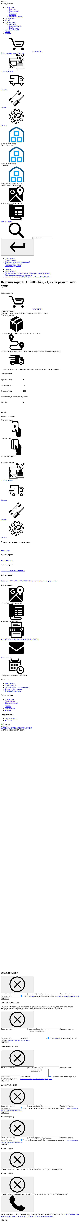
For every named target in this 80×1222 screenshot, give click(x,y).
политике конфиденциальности (68, 996)
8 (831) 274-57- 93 (33, 639)
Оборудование (10, 18)
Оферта (7, 32)
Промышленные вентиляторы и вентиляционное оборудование (27, 273)
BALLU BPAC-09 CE (7, 561)
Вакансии (12, 13)
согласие (31, 996)
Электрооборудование (13, 266)
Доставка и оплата (15, 17)
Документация (10, 22)
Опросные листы (15, 26)
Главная (8, 269)
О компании (9, 7)
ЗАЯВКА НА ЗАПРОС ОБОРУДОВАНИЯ (16, 728)
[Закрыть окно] (17, 984)
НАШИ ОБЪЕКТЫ (12, 30)
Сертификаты (14, 11)
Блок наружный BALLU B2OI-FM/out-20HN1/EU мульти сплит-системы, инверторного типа (29, 581)
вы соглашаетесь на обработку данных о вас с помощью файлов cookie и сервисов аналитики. (40, 1215)
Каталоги (12, 24)
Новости (12, 9)
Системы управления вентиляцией (17, 262)
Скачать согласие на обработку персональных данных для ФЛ (36, 1079)
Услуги (7, 20)
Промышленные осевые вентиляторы (18, 275)
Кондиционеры (10, 260)
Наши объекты (10, 701)
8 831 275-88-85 (6, 221)
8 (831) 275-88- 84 (20, 639)
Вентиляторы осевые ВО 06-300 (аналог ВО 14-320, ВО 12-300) (27, 277)
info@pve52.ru (6, 657)
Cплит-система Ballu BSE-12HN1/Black (13, 571)
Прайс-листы (14, 28)
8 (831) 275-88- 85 (7, 639)
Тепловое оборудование (13, 264)
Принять (4, 1220)
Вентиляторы (10, 258)
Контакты (8, 34)
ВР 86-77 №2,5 (5, 550)
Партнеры (12, 15)
